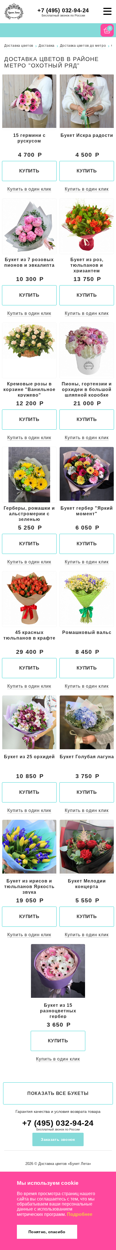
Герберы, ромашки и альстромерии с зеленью (29, 513)
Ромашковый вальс (86, 632)
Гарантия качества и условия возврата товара (58, 1111)
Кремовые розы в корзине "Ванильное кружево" (29, 389)
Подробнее (79, 1214)
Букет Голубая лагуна (87, 756)
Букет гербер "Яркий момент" (87, 511)
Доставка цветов (52, 1164)
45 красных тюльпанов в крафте (29, 635)
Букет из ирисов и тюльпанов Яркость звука (29, 886)
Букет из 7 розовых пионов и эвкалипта (29, 262)
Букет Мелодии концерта (87, 884)
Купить (29, 171)
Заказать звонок (58, 1139)
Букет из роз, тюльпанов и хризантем (86, 265)
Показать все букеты (57, 1093)
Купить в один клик (29, 189)
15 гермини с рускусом (29, 138)
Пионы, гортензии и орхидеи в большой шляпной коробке (87, 389)
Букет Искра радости (87, 135)
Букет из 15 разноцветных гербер (58, 1011)
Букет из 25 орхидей (29, 756)
